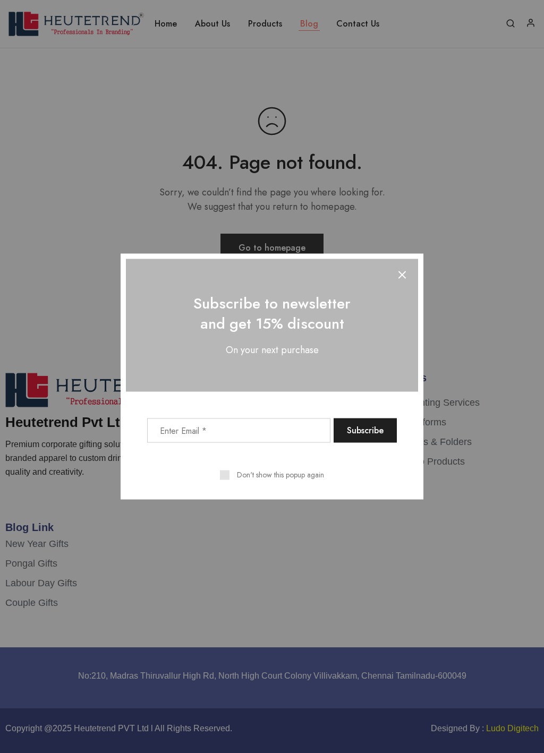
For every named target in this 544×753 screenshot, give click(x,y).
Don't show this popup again (280, 474)
